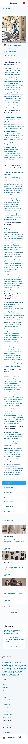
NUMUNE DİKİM (10, 511)
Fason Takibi (17, 45)
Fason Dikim (9, 492)
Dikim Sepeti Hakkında (9, 725)
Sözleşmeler (6, 732)
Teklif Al (5, 697)
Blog (6, 10)
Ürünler (5, 694)
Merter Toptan (10, 506)
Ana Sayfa (7, 8)
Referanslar (6, 687)
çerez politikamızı (14, 736)
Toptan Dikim (9, 487)
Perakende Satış (7, 714)
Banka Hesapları (7, 691)
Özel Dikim (9, 497)
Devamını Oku (8, 548)
